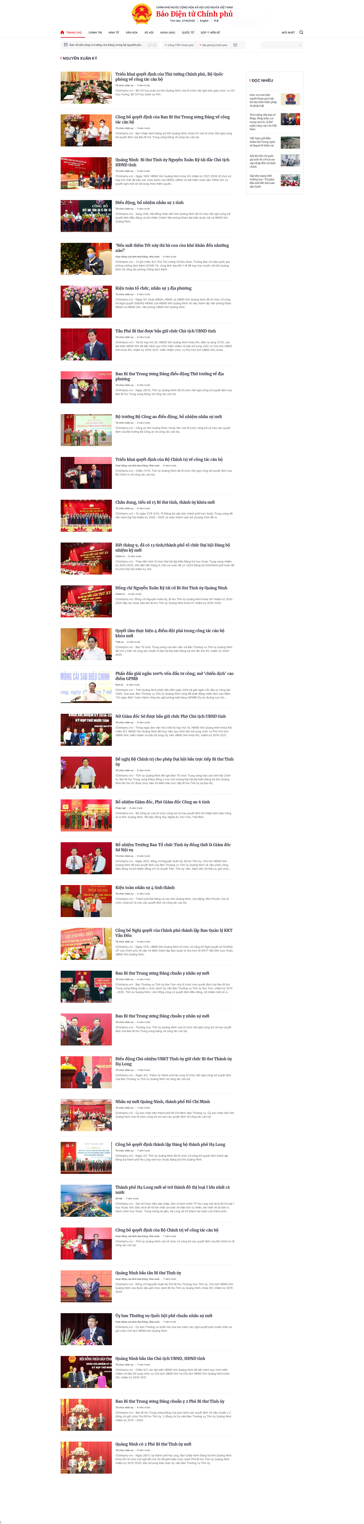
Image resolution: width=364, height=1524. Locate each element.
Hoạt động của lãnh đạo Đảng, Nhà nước (137, 256)
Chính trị (95, 32)
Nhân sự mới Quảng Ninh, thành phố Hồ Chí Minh (162, 1101)
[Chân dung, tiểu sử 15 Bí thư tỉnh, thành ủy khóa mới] (86, 516)
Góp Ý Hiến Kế (210, 32)
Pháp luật (120, 808)
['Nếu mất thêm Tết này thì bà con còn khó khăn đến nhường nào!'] (86, 259)
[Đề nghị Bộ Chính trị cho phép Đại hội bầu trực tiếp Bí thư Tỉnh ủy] (86, 773)
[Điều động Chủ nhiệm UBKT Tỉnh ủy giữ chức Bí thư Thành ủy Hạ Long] (86, 1072)
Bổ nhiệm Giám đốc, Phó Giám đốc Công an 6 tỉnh (162, 802)
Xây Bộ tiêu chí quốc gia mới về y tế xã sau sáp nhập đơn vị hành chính (263, 161)
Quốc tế (188, 32)
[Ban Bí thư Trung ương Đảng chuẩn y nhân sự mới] (86, 987)
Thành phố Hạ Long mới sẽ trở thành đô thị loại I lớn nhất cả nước (172, 1190)
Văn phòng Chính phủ (214, 45)
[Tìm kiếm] (301, 32)
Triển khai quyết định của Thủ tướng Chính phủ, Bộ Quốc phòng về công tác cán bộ (169, 77)
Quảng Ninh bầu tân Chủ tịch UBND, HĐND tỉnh (160, 1358)
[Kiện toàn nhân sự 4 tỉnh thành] (86, 901)
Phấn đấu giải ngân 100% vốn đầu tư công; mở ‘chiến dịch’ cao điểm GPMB (174, 676)
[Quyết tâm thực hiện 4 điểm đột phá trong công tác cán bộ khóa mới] (86, 644)
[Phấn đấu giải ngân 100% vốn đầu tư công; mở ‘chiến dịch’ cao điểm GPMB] (86, 687)
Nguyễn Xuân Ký (80, 58)
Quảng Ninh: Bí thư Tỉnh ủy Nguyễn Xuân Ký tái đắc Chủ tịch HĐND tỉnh (172, 162)
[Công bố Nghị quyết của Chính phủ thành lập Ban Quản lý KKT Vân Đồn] (86, 944)
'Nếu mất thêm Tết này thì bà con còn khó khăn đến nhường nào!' (172, 248)
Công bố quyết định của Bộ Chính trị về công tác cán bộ (167, 1230)
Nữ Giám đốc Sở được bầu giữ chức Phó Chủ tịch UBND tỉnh (170, 716)
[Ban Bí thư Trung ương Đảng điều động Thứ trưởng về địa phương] (86, 387)
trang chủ (74, 32)
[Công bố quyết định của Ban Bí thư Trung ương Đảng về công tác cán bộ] (86, 130)
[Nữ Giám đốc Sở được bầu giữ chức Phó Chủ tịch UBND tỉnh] (86, 730)
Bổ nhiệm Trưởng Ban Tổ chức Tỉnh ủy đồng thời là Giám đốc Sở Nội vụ (173, 847)
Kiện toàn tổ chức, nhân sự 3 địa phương (153, 288)
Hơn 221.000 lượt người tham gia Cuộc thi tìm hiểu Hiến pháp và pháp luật (263, 100)
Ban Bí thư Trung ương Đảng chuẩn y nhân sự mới (162, 973)
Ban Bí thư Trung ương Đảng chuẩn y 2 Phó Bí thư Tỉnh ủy (169, 1401)
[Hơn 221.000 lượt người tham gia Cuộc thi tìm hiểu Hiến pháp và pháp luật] (290, 99)
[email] (235, 45)
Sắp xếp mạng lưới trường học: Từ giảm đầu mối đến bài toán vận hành (262, 181)
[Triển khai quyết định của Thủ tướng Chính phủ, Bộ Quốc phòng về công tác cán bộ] (86, 88)
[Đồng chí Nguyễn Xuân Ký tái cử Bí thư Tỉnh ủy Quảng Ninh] (86, 601)
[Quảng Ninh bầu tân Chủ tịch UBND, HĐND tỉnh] (86, 1372)
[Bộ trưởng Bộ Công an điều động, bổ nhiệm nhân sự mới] (86, 430)
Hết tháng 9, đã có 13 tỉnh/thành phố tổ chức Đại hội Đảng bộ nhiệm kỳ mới (172, 548)
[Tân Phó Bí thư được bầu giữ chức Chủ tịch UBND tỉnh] (86, 344)
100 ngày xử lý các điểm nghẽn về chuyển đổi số (100, 45)
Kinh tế (114, 32)
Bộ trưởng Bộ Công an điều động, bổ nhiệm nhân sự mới (168, 416)
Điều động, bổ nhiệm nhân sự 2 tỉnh (149, 202)
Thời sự (119, 641)
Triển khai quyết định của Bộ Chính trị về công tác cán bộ (169, 459)
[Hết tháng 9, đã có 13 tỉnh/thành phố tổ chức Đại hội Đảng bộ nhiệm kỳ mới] (86, 559)
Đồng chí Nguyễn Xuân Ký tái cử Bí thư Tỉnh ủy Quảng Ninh (171, 588)
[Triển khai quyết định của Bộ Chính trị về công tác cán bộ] (86, 473)
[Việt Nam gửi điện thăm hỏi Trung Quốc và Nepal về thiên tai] (290, 143)
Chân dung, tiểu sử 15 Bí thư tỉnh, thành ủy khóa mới (165, 502)
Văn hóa (132, 32)
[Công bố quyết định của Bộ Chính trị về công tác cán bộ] (86, 1244)
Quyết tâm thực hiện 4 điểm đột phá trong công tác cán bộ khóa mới (169, 633)
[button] (149, 45)
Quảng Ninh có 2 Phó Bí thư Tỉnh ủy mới (153, 1444)
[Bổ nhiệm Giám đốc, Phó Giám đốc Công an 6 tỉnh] (86, 815)
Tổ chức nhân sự (124, 85)
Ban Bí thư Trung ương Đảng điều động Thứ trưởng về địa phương (169, 376)
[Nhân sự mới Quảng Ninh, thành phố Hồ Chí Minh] (86, 1115)
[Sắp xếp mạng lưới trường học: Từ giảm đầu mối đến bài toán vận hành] (290, 180)
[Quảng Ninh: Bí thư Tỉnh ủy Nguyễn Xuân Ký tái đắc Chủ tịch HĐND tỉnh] (86, 173)
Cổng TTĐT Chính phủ (181, 45)
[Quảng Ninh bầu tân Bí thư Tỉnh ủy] (86, 1286)
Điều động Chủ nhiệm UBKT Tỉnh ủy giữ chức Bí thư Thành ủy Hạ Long (173, 1061)
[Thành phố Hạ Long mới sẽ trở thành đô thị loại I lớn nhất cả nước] (86, 1201)
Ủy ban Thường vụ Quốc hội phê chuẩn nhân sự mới (163, 1315)
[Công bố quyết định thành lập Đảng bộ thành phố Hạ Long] (86, 1158)
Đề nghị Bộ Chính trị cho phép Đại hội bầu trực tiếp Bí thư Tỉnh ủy (174, 762)
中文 (216, 20)
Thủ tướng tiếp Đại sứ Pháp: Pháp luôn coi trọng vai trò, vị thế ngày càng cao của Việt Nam (263, 122)
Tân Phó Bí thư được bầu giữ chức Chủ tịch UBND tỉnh (165, 331)
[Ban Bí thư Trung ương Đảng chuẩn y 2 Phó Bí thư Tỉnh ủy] (86, 1415)
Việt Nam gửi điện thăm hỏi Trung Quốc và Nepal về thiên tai (262, 142)
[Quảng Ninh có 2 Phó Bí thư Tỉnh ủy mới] (86, 1458)
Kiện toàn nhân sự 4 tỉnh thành (145, 887)
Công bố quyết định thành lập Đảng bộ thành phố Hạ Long (170, 1144)
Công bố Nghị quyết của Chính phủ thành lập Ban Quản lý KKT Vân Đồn (173, 933)
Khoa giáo (167, 32)
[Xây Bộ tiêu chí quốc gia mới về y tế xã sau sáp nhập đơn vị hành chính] (290, 160)
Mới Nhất (288, 32)
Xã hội (149, 32)
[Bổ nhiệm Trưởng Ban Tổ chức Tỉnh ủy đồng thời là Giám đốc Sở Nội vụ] (86, 858)
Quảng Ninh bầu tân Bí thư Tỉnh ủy (148, 1273)
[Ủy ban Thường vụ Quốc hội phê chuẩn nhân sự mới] (86, 1329)
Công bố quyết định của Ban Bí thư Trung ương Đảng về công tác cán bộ (172, 119)
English (204, 20)
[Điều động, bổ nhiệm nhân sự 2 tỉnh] (86, 216)
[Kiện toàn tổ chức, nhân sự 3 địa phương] (86, 302)
